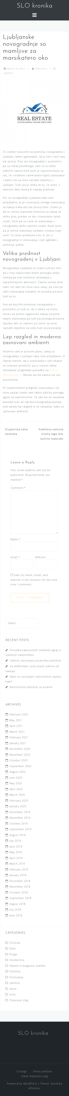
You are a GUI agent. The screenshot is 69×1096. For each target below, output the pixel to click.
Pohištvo (15, 971)
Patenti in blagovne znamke (27, 965)
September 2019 (20, 829)
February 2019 (19, 869)
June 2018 (16, 915)
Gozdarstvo (17, 960)
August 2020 (17, 771)
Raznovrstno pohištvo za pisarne (31, 687)
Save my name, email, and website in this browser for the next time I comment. (34, 579)
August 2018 (17, 904)
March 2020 (17, 794)
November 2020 (20, 754)
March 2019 (17, 863)
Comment (18, 487)
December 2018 (20, 881)
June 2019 (16, 846)
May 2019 (16, 852)
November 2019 (20, 817)
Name (16, 539)
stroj (13, 994)
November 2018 (20, 886)
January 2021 (18, 743)
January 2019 (18, 875)
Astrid (54, 1083)
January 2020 (18, 806)
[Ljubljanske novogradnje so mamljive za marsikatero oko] (34, 112)
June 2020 (16, 777)
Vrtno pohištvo (42, 1071)
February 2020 (19, 800)
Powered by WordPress (22, 1083)
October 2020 (19, 760)
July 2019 (15, 840)
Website (40, 557)
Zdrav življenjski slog (34, 1076)
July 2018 (15, 909)
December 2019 (20, 812)
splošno (8, 73)
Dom (13, 948)
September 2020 (20, 766)
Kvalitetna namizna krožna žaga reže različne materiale (51, 434)
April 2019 (16, 858)
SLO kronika (35, 6)
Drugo (13, 954)
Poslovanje (17, 977)
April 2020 (16, 789)
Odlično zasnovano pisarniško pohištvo (35, 660)
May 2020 (16, 783)
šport (13, 988)
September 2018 (20, 898)
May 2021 (16, 720)
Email (15, 557)
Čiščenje (15, 942)
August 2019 (17, 835)
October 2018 (19, 892)
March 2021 (17, 731)
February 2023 (19, 714)
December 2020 (20, 749)
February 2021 (19, 737)
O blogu (22, 1071)
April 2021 (16, 726)
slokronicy (41, 68)
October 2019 (19, 823)
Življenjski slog (19, 1000)
